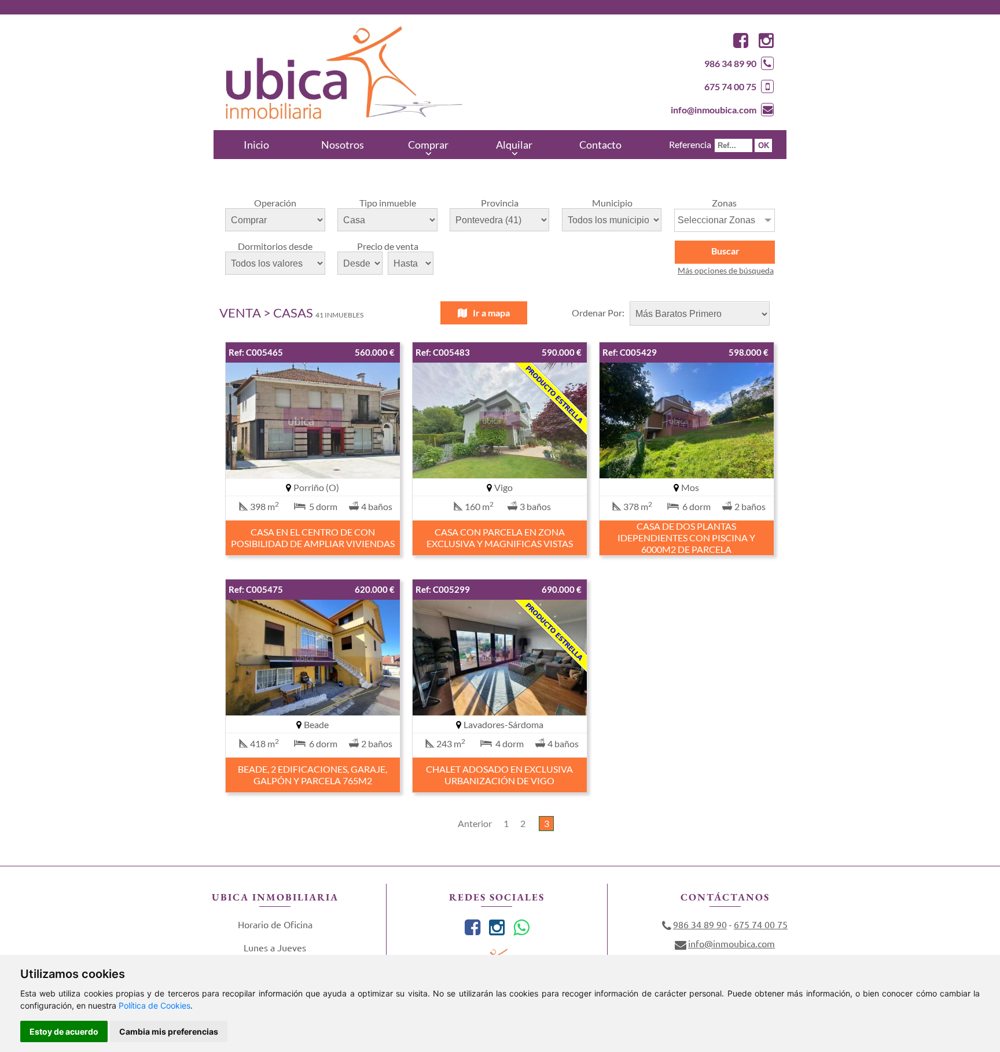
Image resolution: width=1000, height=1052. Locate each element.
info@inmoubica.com (713, 109)
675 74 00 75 (730, 86)
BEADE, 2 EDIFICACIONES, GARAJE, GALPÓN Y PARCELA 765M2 (312, 774)
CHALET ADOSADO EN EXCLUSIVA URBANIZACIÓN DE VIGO (499, 774)
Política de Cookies (154, 1005)
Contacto (600, 144)
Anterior (475, 823)
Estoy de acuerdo (64, 1031)
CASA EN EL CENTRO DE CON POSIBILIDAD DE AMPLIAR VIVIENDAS (313, 537)
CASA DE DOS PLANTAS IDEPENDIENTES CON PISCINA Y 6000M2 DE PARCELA (686, 538)
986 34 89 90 (730, 63)
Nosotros (342, 144)
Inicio (256, 144)
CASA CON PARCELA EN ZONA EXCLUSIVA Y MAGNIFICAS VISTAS (500, 537)
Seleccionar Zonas (716, 220)
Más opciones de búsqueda (726, 270)
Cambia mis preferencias (168, 1031)
